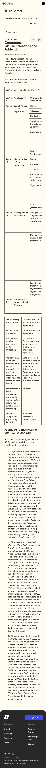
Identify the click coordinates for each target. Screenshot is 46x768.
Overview (9, 18)
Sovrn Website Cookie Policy (25, 21)
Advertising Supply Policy (35, 20)
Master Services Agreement (17, 20)
